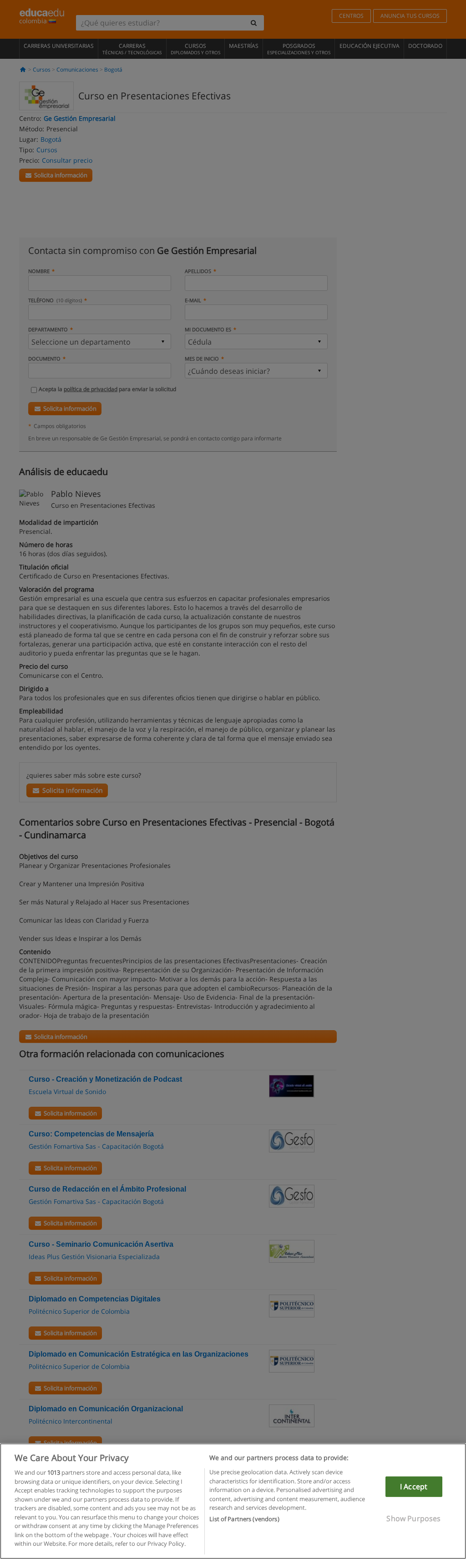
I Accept (413, 1487)
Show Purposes (413, 1518)
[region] (233, 1501)
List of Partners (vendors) (244, 1519)
